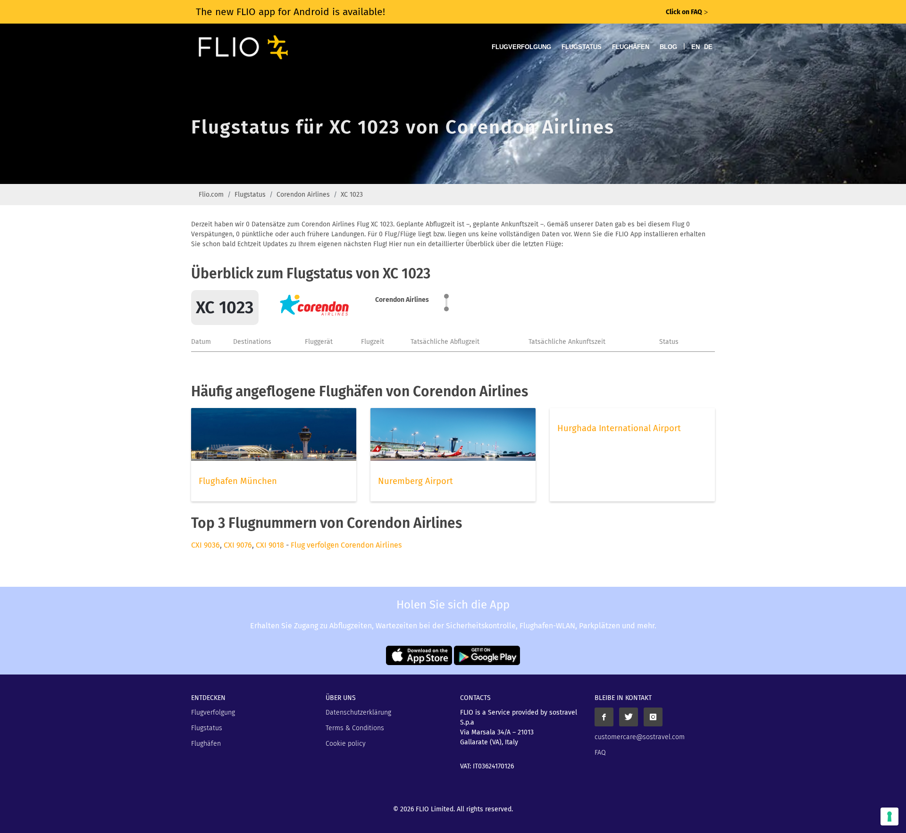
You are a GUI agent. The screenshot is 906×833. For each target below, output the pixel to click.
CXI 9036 (205, 545)
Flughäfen (630, 46)
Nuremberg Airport (415, 481)
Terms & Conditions (355, 728)
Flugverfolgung (521, 46)
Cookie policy (346, 744)
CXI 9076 (238, 545)
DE (708, 46)
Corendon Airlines (303, 195)
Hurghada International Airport (619, 428)
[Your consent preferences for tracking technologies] (889, 816)
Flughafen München (238, 481)
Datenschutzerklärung (358, 712)
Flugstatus (582, 46)
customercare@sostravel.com (640, 737)
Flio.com (211, 195)
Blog (668, 46)
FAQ (600, 753)
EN (695, 46)
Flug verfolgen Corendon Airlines (346, 545)
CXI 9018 (270, 545)
